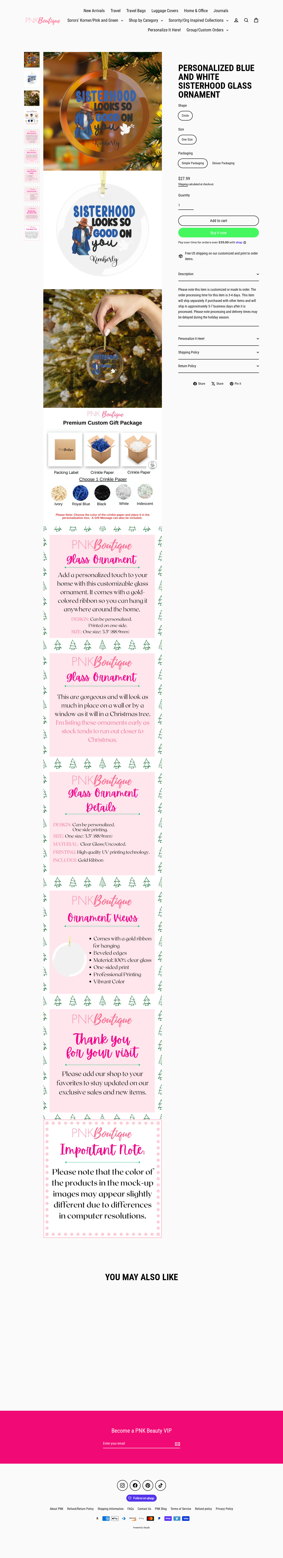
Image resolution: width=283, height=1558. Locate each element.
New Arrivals (94, 10)
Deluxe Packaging (223, 163)
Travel (116, 10)
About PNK (56, 1509)
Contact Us (144, 1509)
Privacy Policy (224, 1509)
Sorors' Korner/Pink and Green (93, 20)
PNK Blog (161, 1509)
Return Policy (187, 366)
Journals (221, 10)
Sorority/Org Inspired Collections (196, 20)
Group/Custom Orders (205, 30)
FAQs (130, 1509)
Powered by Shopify (141, 1527)
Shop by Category (144, 20)
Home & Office (196, 10)
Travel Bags (136, 10)
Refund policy (203, 1509)
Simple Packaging (193, 163)
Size (181, 129)
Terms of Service (181, 1509)
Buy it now (219, 232)
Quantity (184, 195)
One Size (187, 139)
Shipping (183, 184)
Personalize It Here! (164, 30)
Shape (182, 105)
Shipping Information (111, 1509)
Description (185, 274)
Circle (185, 115)
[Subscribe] (177, 1443)
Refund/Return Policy (80, 1509)
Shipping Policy (188, 352)
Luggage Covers (165, 10)
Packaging (185, 153)
